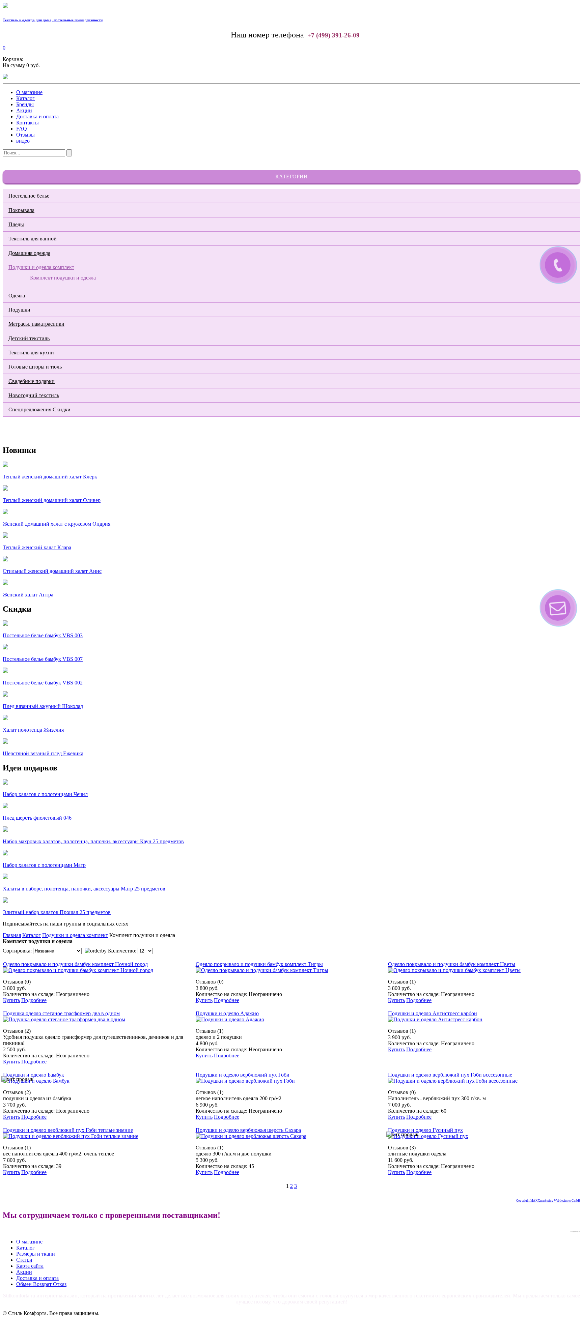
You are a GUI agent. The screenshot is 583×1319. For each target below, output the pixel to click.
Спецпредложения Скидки (39, 409)
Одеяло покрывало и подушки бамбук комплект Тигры (259, 964)
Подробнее (34, 1000)
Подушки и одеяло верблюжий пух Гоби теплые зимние (68, 1130)
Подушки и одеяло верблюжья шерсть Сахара (248, 1130)
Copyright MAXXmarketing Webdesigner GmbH (548, 1200)
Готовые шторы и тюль (35, 367)
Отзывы (25, 135)
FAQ (21, 128)
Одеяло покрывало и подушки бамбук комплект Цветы (451, 964)
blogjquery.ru (575, 1231)
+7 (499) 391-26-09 (333, 35)
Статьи (24, 1260)
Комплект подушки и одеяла (63, 278)
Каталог (25, 98)
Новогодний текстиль (33, 395)
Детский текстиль (29, 338)
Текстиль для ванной (32, 238)
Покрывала (21, 210)
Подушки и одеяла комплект (41, 267)
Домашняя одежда (29, 253)
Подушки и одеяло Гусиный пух (425, 1130)
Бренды (25, 104)
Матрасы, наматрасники (36, 324)
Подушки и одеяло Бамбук (33, 1075)
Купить (11, 1000)
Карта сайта (30, 1266)
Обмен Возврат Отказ (41, 1284)
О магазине (29, 92)
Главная (12, 935)
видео (23, 141)
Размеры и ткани (35, 1254)
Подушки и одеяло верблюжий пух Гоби (242, 1075)
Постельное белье (28, 196)
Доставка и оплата (37, 116)
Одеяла (16, 295)
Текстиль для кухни (31, 352)
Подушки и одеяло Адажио (227, 1013)
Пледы (16, 224)
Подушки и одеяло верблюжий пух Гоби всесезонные (450, 1075)
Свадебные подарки (31, 381)
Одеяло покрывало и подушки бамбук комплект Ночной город (75, 964)
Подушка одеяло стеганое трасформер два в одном (61, 1013)
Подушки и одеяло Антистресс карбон (432, 1013)
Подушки (19, 310)
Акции (24, 110)
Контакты (27, 122)
